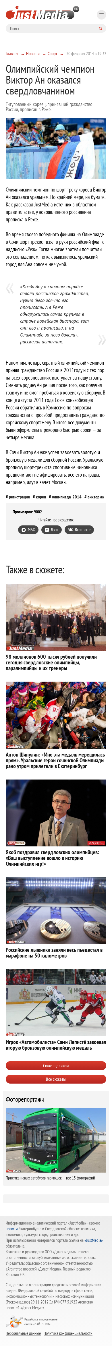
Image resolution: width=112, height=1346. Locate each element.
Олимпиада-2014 (67, 497)
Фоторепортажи (25, 1099)
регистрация (19, 497)
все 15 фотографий (80, 1178)
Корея (41, 497)
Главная (12, 53)
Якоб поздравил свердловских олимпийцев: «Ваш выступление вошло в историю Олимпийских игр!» (52, 858)
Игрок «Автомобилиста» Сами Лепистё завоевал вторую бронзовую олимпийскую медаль (56, 1045)
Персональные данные (23, 1333)
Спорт (52, 53)
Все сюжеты (56, 1079)
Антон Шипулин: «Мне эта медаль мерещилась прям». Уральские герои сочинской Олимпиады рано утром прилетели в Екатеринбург (55, 760)
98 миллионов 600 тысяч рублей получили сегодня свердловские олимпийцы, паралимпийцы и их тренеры (51, 662)
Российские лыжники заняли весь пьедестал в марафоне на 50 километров (54, 952)
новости (12, 1228)
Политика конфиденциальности (68, 1333)
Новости (33, 53)
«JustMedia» (93, 1240)
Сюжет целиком (56, 1065)
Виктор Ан (96, 497)
